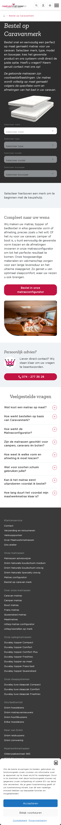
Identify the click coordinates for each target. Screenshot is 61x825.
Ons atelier (10, 544)
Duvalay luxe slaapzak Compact (22, 684)
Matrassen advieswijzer (17, 558)
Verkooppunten (13, 535)
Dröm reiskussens (14, 735)
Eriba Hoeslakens (14, 721)
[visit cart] (50, 5)
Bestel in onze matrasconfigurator (30, 290)
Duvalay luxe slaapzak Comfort (22, 689)
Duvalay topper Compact (18, 642)
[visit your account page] (43, 5)
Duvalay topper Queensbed (20, 670)
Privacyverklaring (38, 820)
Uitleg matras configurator (19, 623)
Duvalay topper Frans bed (19, 666)
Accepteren (30, 803)
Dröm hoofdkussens (15, 716)
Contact (8, 525)
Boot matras (11, 604)
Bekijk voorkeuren (30, 812)
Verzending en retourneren (19, 530)
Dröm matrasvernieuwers (18, 712)
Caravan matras (13, 595)
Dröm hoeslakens (14, 707)
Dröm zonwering (13, 740)
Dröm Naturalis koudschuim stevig (23, 567)
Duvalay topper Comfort (18, 647)
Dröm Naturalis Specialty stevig (22, 572)
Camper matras (13, 600)
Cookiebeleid (20, 820)
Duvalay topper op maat (18, 661)
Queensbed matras (15, 614)
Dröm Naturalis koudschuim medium (25, 562)
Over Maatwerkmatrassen (19, 539)
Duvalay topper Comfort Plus (21, 651)
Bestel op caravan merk (18, 581)
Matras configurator (15, 577)
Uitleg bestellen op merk (18, 628)
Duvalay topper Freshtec (18, 656)
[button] (56, 762)
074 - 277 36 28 (32, 376)
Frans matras (11, 609)
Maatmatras (11, 619)
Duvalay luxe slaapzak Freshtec (22, 693)
